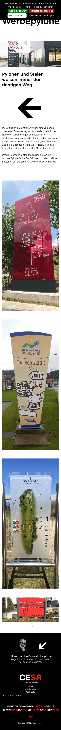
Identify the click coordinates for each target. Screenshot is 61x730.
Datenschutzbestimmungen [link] (41, 15)
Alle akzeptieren (17, 11)
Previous (6, 611)
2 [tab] (32, 626)
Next (55, 611)
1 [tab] (30, 626)
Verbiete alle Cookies (41, 11)
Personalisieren (17, 15)
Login (41, 723)
